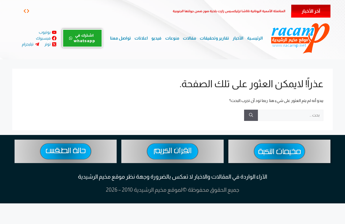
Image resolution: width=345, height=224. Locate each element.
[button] (24, 10)
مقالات (189, 38)
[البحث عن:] (290, 115)
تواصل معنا (120, 38)
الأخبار (238, 38)
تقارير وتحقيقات (214, 38)
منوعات (172, 38)
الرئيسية (255, 38)
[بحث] (251, 115)
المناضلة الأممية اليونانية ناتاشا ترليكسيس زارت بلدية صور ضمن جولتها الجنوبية (229, 11)
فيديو (156, 38)
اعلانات (141, 38)
